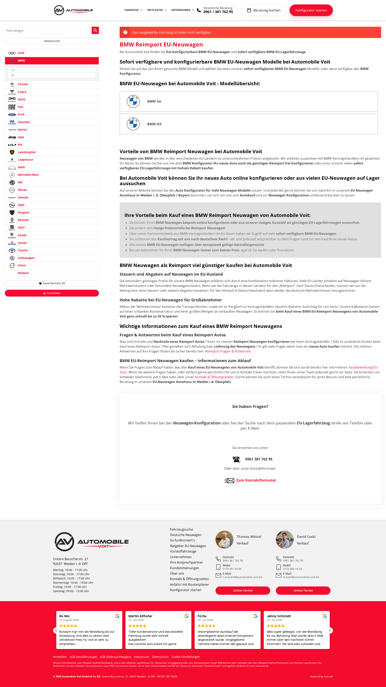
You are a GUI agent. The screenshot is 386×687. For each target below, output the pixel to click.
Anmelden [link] (54, 293)
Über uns (177, 573)
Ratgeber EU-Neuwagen (188, 546)
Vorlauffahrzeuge (183, 551)
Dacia (21, 99)
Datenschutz (160, 657)
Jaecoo (22, 129)
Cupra (21, 92)
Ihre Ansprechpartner (186, 562)
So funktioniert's (182, 540)
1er (12, 70)
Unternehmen (180, 10)
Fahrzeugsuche (181, 529)
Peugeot (23, 212)
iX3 (12, 75)
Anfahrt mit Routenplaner (189, 584)
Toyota (22, 250)
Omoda (22, 197)
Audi (20, 53)
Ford (20, 114)
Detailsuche (52, 41)
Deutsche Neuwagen (185, 535)
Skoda (22, 235)
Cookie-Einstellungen (186, 657)
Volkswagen (26, 258)
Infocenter (155, 10)
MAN (21, 167)
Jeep (20, 137)
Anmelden (60, 657)
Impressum (141, 657)
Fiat (20, 107)
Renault (23, 220)
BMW (21, 60)
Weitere (23, 273)
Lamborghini (26, 152)
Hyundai (23, 122)
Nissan (22, 190)
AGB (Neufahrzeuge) (83, 657)
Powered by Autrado (321, 676)
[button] (330, 630)
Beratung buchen (267, 10)
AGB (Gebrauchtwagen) (115, 657)
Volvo (21, 265)
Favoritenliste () (54, 283)
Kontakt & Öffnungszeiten (214, 377)
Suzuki (22, 243)
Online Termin (243, 590)
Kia (19, 145)
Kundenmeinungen (184, 568)
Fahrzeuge (131, 10)
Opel (20, 205)
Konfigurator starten (185, 590)
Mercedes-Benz (28, 175)
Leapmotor (25, 160)
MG (20, 182)
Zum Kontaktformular (256, 480)
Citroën (22, 84)
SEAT (21, 227)
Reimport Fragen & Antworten (228, 351)
